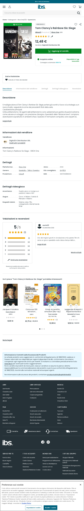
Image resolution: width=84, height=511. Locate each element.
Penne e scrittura (62, 417)
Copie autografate (36, 395)
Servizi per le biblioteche (50, 457)
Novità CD (60, 389)
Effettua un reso (28, 464)
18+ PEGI (63, 170)
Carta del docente (29, 457)
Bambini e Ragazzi (9, 423)
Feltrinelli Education (69, 471)
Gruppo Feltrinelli (68, 457)
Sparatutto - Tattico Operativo (29, 170)
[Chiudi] (80, 484)
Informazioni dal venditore (26, 89)
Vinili (58, 395)
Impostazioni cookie (33, 508)
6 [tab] (18, 57)
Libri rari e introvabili (36, 392)
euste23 (46, 225)
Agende (60, 414)
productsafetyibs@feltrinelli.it (59, 375)
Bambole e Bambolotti (37, 420)
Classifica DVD (7, 414)
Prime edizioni (34, 389)
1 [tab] (7, 57)
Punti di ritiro (7, 457)
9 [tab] (25, 57)
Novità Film (6, 411)
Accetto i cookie (50, 508)
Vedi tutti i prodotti (17, 143)
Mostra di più (76, 252)
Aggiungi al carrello (60, 51)
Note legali (7, 340)
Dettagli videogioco (60, 89)
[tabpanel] (18, 41)
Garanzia (26, 467)
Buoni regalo (7, 461)
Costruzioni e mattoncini (38, 411)
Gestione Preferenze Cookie (31, 470)
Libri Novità (6, 389)
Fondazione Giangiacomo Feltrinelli (71, 467)
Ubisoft (38, 32)
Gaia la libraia (7, 467)
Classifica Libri (7, 392)
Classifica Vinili (62, 401)
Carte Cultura (27, 461)
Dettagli (45, 89)
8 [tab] (23, 57)
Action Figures (34, 423)
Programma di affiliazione (51, 461)
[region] (42, 496)
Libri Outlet (6, 395)
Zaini (59, 420)
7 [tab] (20, 57)
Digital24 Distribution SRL (51, 45)
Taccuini (60, 411)
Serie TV (5, 420)
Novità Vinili (61, 398)
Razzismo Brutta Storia (70, 474)
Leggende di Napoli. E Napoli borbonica (73, 310)
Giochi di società (35, 417)
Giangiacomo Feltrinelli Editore (70, 462)
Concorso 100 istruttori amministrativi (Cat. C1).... (31, 310)
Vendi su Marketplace (50, 464)
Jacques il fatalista (10, 309)
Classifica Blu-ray (9, 417)
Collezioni (33, 398)
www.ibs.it (8, 364)
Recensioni (76, 89)
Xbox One (55, 32)
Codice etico (47, 470)
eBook (5, 401)
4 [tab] (14, 57)
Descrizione (7, 89)
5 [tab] (16, 57)
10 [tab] (27, 57)
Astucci (59, 423)
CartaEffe (6, 464)
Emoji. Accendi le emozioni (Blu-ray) (53, 310)
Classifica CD (61, 392)
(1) (25, 232)
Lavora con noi (47, 467)
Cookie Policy (26, 503)
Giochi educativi (35, 414)
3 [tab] (12, 57)
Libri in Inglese (7, 398)
